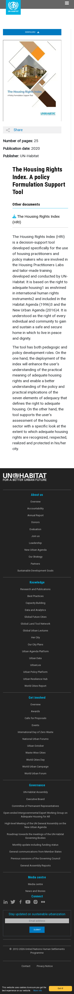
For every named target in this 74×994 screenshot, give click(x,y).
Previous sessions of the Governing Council (35, 858)
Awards (35, 711)
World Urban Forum (35, 773)
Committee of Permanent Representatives (35, 805)
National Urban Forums (35, 738)
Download (30, 32)
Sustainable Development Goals (35, 570)
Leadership (35, 542)
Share (18, 130)
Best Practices (35, 596)
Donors (35, 522)
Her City (35, 637)
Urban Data (35, 658)
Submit (37, 930)
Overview (35, 501)
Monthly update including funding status (35, 844)
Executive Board (35, 799)
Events (35, 725)
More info (37, 990)
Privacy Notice (45, 966)
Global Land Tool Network (35, 623)
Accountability (35, 508)
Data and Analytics (35, 610)
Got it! (60, 988)
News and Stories (35, 891)
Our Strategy (35, 556)
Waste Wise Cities (35, 752)
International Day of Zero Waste (35, 732)
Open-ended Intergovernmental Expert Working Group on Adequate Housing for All (35, 814)
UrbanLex (35, 665)
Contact (26, 966)
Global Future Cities (35, 616)
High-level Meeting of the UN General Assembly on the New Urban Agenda (35, 825)
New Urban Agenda (35, 549)
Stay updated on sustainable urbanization (37, 914)
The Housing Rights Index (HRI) (36, 219)
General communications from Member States (35, 851)
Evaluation (35, 529)
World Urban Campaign (35, 766)
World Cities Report (35, 685)
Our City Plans (35, 644)
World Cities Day (35, 759)
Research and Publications (35, 589)
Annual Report (35, 515)
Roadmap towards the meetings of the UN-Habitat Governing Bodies (35, 836)
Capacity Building (35, 602)
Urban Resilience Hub (35, 678)
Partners (35, 563)
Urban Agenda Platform (35, 651)
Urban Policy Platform (35, 671)
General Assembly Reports (35, 865)
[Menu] (66, 3)
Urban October (35, 745)
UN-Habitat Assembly (35, 792)
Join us (35, 536)
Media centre (35, 884)
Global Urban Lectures (35, 630)
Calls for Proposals (35, 718)
